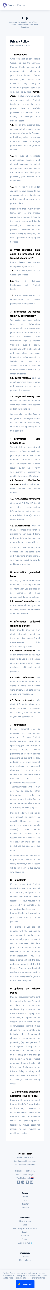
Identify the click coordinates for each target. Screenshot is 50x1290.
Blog (25, 1225)
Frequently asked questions (25, 1228)
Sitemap (25, 1207)
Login (25, 1200)
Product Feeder (25, 1154)
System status (24, 1243)
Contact (25, 1239)
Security (25, 1232)
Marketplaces (25, 1260)
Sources (25, 1256)
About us (25, 1235)
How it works (25, 1221)
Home (25, 1197)
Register (25, 1204)
